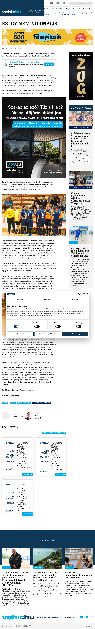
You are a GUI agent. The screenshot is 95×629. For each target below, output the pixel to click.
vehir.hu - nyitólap (23, 402)
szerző (15, 414)
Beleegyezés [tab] (19, 299)
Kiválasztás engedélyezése (47, 334)
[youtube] (52, 3)
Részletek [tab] (47, 299)
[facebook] (57, 3)
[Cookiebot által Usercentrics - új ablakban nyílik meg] (80, 294)
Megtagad (20, 334)
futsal (12, 402)
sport (5, 402)
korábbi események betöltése (54, 433)
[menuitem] (47, 8)
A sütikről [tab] (75, 299)
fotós (37, 413)
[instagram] (63, 3)
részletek (27, 474)
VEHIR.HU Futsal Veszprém (41, 402)
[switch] (37, 326)
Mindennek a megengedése (74, 334)
